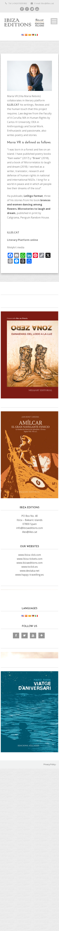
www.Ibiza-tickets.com (29, 559)
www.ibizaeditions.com (29, 562)
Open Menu (54, 21)
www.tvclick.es (29, 566)
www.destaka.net (29, 570)
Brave (36, 158)
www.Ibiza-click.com (29, 555)
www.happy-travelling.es (29, 574)
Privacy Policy (50, 764)
